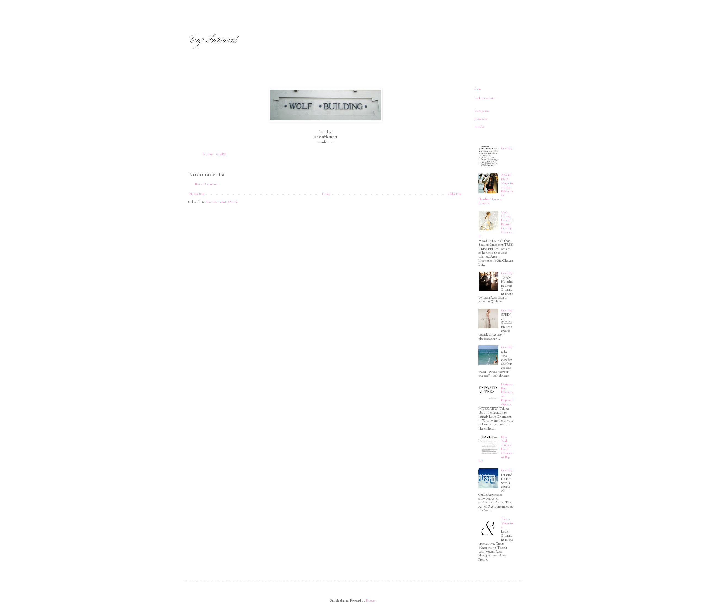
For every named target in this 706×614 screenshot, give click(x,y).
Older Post (454, 194)
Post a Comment (206, 184)
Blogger (371, 600)
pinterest (480, 119)
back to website (484, 98)
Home (326, 194)
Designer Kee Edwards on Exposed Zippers (507, 394)
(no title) (506, 148)
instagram (481, 111)
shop (477, 89)
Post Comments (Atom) (222, 202)
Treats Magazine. (507, 523)
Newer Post (196, 194)
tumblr (479, 127)
